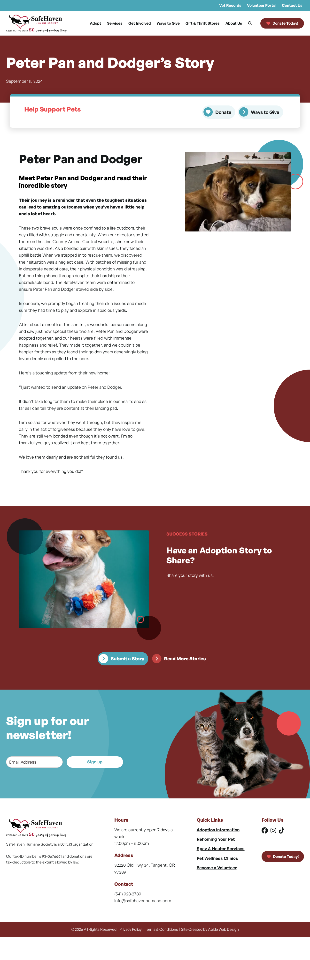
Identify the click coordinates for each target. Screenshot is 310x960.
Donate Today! (285, 856)
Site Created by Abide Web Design (210, 929)
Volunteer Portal (261, 5)
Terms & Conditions (161, 929)
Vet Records (230, 5)
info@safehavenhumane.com (142, 900)
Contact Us (292, 5)
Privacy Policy (130, 929)
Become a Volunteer (217, 867)
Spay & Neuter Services (221, 848)
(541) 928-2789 (127, 893)
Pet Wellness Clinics (217, 858)
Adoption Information (218, 829)
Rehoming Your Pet (216, 839)
